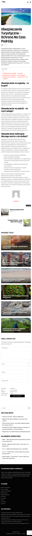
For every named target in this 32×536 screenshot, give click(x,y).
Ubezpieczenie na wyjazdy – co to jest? (13, 73)
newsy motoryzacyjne (6, 477)
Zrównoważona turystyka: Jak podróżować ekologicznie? (15, 247)
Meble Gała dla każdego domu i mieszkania (17, 449)
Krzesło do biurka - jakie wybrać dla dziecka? (15, 221)
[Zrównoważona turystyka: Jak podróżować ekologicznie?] (16, 242)
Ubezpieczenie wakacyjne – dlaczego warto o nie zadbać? (15, 77)
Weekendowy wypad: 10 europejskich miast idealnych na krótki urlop (15, 263)
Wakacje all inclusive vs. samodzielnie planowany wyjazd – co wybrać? (14, 280)
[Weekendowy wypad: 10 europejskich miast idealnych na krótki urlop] (16, 259)
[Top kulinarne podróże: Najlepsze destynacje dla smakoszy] (16, 292)
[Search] (28, 408)
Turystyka (3, 502)
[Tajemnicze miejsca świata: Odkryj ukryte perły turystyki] (16, 308)
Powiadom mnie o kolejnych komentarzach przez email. (4, 392)
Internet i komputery (6, 491)
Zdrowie (3, 503)
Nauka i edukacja (5, 494)
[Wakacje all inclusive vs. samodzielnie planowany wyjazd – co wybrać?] (16, 275)
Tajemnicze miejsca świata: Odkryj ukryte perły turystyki (15, 313)
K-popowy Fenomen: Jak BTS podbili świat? (13, 416)
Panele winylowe (6, 456)
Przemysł (3, 496)
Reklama (19, 533)
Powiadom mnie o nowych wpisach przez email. (13, 391)
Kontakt (23, 533)
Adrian (3, 439)
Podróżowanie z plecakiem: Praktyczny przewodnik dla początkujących (14, 329)
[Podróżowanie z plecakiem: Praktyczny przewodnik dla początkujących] (16, 325)
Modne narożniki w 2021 (17, 210)
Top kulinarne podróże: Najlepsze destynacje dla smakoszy (16, 296)
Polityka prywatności (11, 533)
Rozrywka (3, 498)
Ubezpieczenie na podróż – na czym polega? (14, 75)
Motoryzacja (4, 493)
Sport (2, 500)
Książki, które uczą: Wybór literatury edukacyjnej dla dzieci (16, 431)
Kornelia (4, 444)
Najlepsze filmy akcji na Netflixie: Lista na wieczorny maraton (16, 514)
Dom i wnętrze (4, 489)
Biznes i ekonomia (5, 487)
